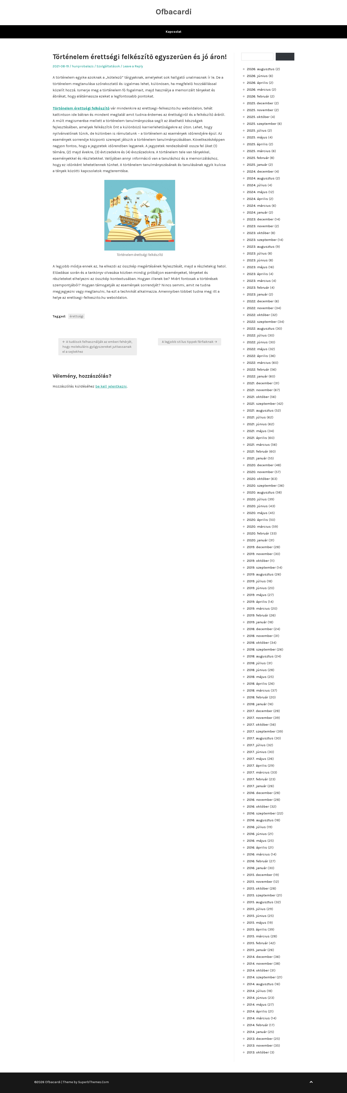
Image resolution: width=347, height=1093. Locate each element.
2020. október (258, 479)
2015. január (257, 950)
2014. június (257, 998)
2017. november (259, 718)
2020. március (259, 526)
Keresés (285, 56)
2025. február (258, 158)
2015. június (257, 916)
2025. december (260, 103)
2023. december (260, 219)
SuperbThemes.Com (93, 1082)
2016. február (257, 861)
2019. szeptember (261, 567)
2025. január (257, 164)
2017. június (257, 752)
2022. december (260, 301)
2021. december (260, 383)
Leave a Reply (133, 66)
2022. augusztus (261, 328)
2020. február (258, 533)
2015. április (257, 929)
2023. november (260, 226)
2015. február (257, 943)
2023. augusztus (261, 246)
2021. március (258, 444)
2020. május (257, 513)
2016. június (257, 834)
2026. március (259, 89)
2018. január (257, 704)
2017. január (257, 786)
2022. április (257, 356)
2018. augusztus (260, 656)
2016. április (257, 847)
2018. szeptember (261, 649)
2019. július (256, 581)
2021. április (257, 438)
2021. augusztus (260, 410)
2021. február (257, 451)
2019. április (257, 601)
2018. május (257, 677)
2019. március (258, 608)
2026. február (258, 96)
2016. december (260, 793)
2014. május (257, 1004)
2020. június (257, 506)
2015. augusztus (260, 902)
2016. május (257, 840)
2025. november (260, 110)
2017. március (258, 772)
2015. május (256, 922)
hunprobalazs (83, 66)
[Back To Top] (311, 1082)
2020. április (257, 520)
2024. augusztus (261, 178)
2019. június (257, 588)
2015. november (259, 881)
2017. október (258, 724)
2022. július (257, 335)
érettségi (76, 316)
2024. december (260, 171)
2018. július (256, 663)
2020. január (257, 540)
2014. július (256, 991)
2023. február (258, 287)
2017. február (257, 779)
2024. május (257, 192)
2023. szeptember (262, 240)
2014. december (260, 957)
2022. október (258, 315)
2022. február (258, 369)
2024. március (259, 205)
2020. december (260, 465)
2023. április (257, 274)
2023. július (257, 253)
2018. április (257, 683)
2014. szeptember (261, 977)
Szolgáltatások (108, 66)
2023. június (257, 260)
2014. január (257, 1032)
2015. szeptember (261, 895)
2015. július (256, 909)
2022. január (257, 376)
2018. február (257, 697)
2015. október (258, 888)
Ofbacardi (174, 11)
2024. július (257, 185)
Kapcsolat (173, 32)
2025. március (259, 151)
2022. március (259, 362)
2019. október (258, 561)
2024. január (257, 212)
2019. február (257, 615)
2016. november (260, 799)
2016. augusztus (260, 820)
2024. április (257, 199)
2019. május (257, 595)
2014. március (258, 1018)
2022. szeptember (262, 322)
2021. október (258, 397)
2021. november (260, 390)
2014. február (257, 1025)
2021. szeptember (261, 403)
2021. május (257, 431)
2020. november (260, 472)
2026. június (257, 76)
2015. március (258, 936)
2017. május (256, 759)
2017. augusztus (260, 738)
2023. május (257, 267)
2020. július (257, 499)
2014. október (258, 970)
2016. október (258, 806)
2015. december (259, 875)
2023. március (259, 281)
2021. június (257, 424)
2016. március (258, 854)
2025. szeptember (261, 123)
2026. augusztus (261, 69)
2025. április (257, 144)
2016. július (256, 827)
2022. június (257, 342)
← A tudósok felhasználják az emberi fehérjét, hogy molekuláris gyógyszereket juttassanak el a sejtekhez (97, 347)
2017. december (259, 711)
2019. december (260, 547)
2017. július (256, 745)
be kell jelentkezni (111, 386)
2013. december (260, 1038)
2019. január (257, 622)
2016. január (257, 868)
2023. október (258, 233)
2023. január (257, 294)
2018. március (258, 690)
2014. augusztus (260, 984)
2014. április (257, 1011)
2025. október (258, 117)
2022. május (257, 349)
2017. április (257, 765)
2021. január (257, 458)
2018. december (260, 629)
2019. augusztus (260, 574)
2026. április (257, 83)
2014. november (260, 963)
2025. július (257, 130)
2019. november (260, 554)
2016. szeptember (261, 813)
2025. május (257, 137)
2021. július (256, 417)
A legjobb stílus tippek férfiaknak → (189, 342)
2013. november (260, 1045)
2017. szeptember (261, 731)
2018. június (257, 670)
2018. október (258, 642)
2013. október (258, 1052)
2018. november (260, 636)
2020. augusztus (261, 492)
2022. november (260, 308)
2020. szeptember (262, 485)
